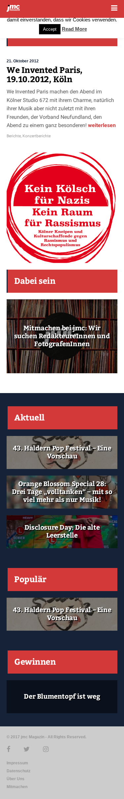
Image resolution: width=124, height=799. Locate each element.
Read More (74, 29)
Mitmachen (17, 786)
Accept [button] (50, 29)
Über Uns (15, 779)
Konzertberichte (36, 136)
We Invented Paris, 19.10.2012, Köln (45, 75)
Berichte (14, 136)
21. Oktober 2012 (23, 61)
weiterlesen (101, 125)
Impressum (17, 763)
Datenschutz (18, 771)
